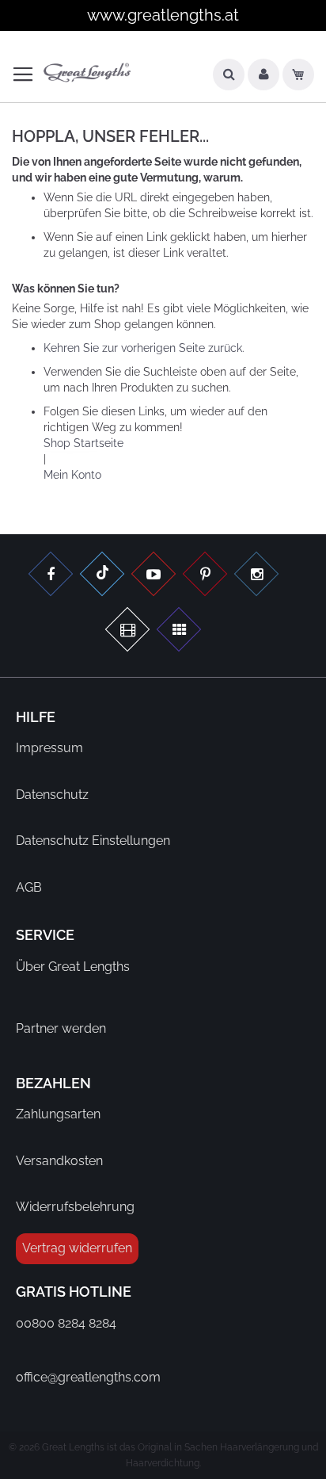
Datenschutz (52, 794)
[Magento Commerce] (87, 73)
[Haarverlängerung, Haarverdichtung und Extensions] (205, 576)
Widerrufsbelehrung (75, 1206)
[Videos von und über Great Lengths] (153, 576)
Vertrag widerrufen (77, 1247)
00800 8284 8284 (66, 1323)
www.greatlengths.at (163, 15)
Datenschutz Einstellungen (93, 840)
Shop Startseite (83, 443)
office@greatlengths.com (88, 1377)
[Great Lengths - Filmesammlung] (127, 631)
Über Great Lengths (73, 966)
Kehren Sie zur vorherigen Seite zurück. (144, 348)
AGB (29, 887)
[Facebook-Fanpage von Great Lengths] (50, 576)
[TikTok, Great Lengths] (102, 576)
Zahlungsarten (58, 1114)
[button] (263, 78)
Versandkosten (59, 1160)
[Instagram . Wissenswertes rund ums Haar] (256, 576)
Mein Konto (72, 474)
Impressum (49, 747)
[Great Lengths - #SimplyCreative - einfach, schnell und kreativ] (179, 631)
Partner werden (61, 1028)
